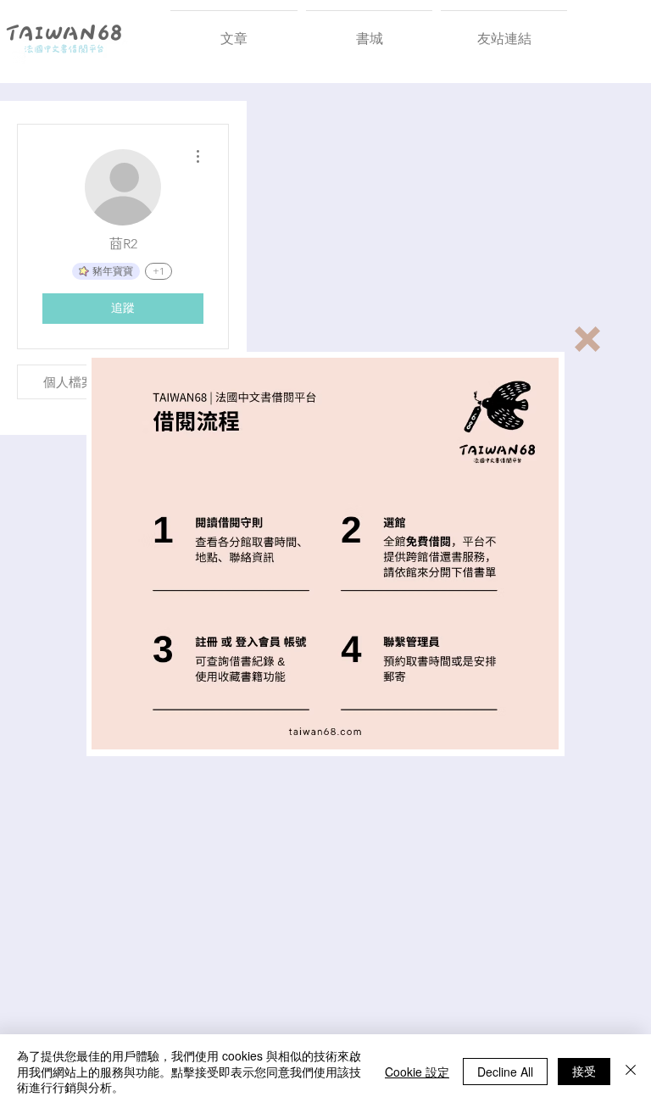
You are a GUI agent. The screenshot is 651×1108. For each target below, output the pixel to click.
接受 (584, 1070)
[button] (587, 339)
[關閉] (630, 1071)
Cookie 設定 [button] (417, 1071)
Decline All (505, 1071)
